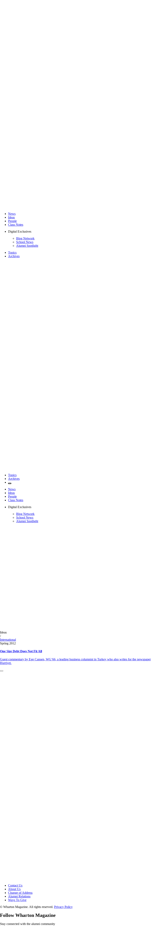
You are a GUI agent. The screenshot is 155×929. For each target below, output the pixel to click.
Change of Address (20, 892)
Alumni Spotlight (27, 245)
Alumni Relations (19, 896)
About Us (14, 889)
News (12, 213)
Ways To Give (17, 900)
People (12, 221)
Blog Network (25, 238)
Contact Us (15, 885)
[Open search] (9, 483)
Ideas (11, 217)
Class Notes (15, 224)
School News (24, 242)
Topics (12, 252)
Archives (14, 256)
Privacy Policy (63, 907)
